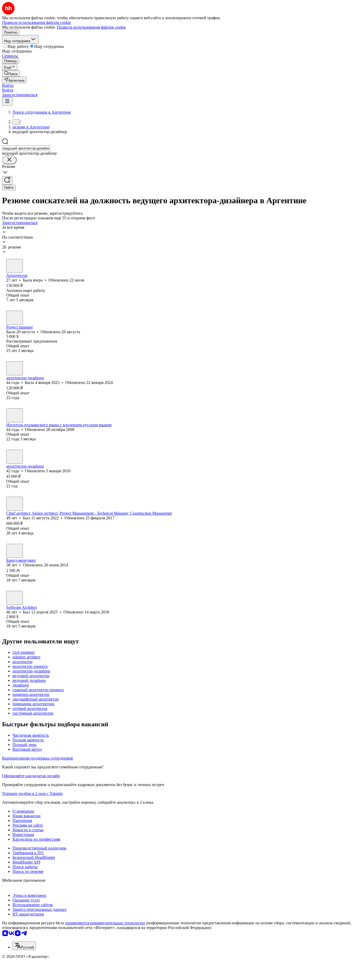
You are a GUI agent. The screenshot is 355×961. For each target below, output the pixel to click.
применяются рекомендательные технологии (105, 923)
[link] (11, 73)
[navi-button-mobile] (7, 101)
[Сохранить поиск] (7, 180)
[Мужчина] (14, 415)
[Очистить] (9, 160)
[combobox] (26, 148)
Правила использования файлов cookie (91, 27)
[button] (8, 85)
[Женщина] (14, 266)
